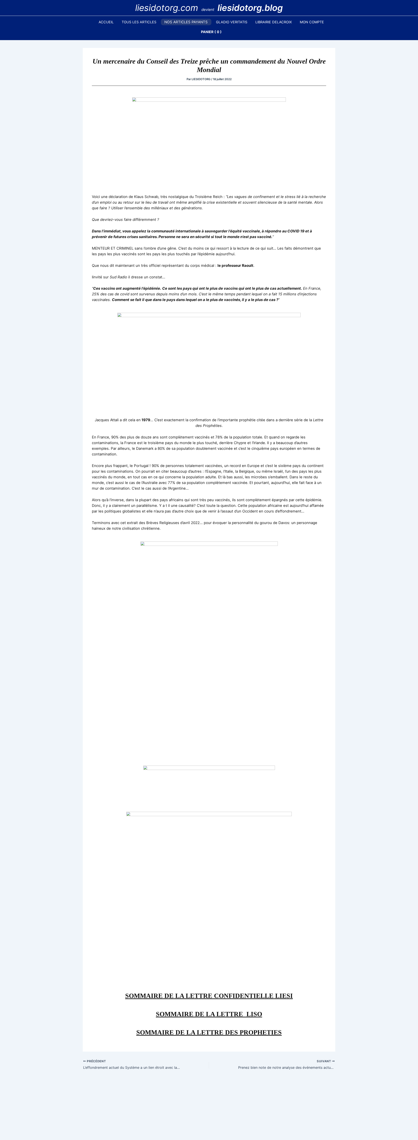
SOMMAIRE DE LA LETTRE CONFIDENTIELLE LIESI (209, 995)
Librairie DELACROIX (273, 22)
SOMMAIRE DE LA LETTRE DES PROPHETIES (209, 1032)
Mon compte (312, 22)
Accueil (106, 22)
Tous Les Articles (139, 22)
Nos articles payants (186, 22)
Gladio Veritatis (231, 22)
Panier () (211, 32)
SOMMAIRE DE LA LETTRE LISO (209, 1014)
